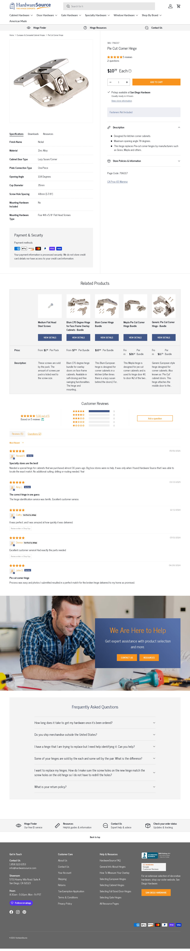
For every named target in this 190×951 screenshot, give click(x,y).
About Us (62, 860)
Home (12, 35)
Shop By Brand (150, 15)
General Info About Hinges (113, 867)
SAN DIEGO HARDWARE (156, 892)
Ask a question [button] (155, 418)
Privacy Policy (65, 903)
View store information (121, 101)
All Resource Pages (109, 903)
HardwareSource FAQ (110, 860)
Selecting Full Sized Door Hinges (115, 891)
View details (50, 337)
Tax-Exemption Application (71, 891)
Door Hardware (45, 15)
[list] (51, 81)
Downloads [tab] (33, 134)
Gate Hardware (69, 15)
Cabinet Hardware (19, 15)
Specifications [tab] (16, 134)
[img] (17, 451)
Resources (149, 657)
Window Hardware (124, 15)
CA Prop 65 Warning (117, 181)
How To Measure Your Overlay (114, 873)
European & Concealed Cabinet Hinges (31, 35)
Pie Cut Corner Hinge (55, 35)
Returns (62, 885)
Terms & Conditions (68, 897)
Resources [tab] (48, 134)
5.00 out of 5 (42, 416)
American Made (18, 21)
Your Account (64, 873)
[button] (178, 6)
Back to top (95, 837)
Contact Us (127, 657)
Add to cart (156, 82)
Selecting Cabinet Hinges (112, 885)
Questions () (34, 434)
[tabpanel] (51, 180)
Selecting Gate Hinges (110, 897)
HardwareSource (21, 937)
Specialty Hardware (95, 15)
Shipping (62, 879)
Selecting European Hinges (113, 879)
